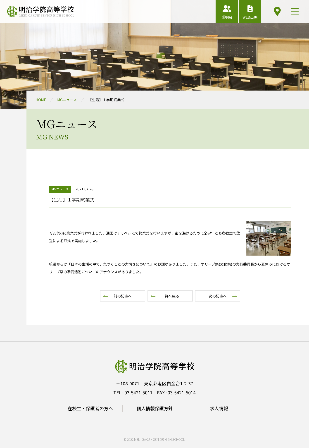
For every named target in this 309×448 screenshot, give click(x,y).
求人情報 (219, 408)
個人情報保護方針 (155, 408)
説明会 (226, 17)
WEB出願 (249, 17)
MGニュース (67, 99)
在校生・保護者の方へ (90, 408)
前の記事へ (123, 296)
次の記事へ (218, 296)
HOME (41, 99)
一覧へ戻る (170, 296)
